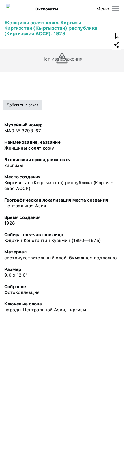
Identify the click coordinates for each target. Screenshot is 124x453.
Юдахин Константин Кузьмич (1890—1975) (52, 240)
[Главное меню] (115, 8)
